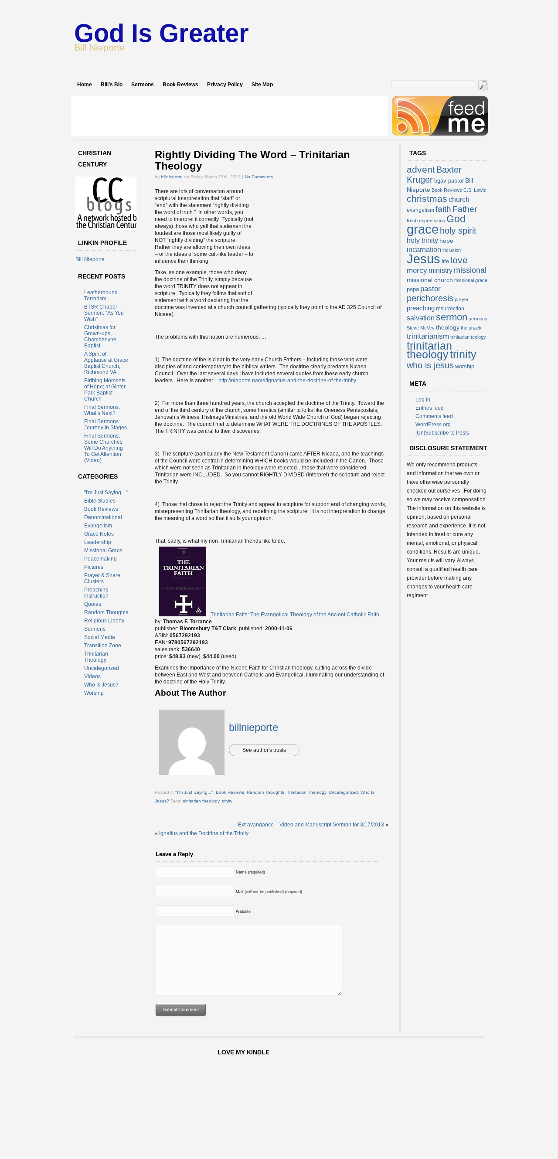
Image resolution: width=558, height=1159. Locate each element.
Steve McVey (421, 327)
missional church (430, 279)
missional (470, 270)
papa (413, 289)
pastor (430, 289)
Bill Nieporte (90, 259)
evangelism (420, 210)
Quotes (92, 604)
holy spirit (458, 230)
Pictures (93, 567)
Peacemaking (100, 559)
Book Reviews (180, 85)
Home (84, 85)
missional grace (470, 280)
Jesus (423, 259)
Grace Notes (99, 534)
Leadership (97, 542)
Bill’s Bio (111, 85)
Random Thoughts (106, 612)
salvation (421, 318)
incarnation (424, 249)
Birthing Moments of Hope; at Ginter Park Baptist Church (105, 389)
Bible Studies (100, 501)
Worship (94, 693)
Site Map (262, 85)
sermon (451, 317)
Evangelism (98, 526)
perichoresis (430, 298)
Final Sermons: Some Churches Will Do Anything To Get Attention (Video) (103, 448)
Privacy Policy (225, 85)
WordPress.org (433, 424)
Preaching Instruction (96, 593)
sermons (478, 318)
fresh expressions (426, 220)
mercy (417, 270)
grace (423, 229)
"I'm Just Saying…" (106, 492)
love (459, 260)
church (459, 199)
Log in (422, 400)
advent (421, 169)
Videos (92, 676)
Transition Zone (102, 645)
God (456, 218)
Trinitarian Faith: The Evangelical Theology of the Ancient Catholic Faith (295, 615)
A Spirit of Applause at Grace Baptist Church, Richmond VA (106, 363)
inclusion (451, 250)
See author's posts (264, 750)
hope (446, 240)
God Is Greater (161, 33)
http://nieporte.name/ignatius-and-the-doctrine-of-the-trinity (287, 380)
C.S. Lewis (474, 190)
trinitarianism (428, 336)
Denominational (103, 517)
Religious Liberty (104, 621)
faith (443, 209)
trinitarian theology (201, 801)
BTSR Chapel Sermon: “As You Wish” (104, 313)
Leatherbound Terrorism (101, 295)
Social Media (99, 637)
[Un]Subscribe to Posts (442, 433)
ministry (441, 270)
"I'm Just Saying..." (194, 792)
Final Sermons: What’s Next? (102, 410)
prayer (462, 299)
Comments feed (434, 416)
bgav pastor (449, 180)
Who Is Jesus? (101, 685)
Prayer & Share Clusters (102, 578)
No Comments (259, 176)
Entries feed (429, 408)
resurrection (450, 309)
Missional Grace (103, 550)
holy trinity (422, 240)
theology (447, 327)
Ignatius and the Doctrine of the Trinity (203, 833)
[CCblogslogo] (108, 228)
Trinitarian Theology (96, 657)
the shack (471, 327)
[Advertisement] (229, 116)
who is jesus (430, 365)
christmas (427, 199)
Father (465, 209)
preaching (421, 308)
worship (464, 366)
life (445, 261)
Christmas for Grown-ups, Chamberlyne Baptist (100, 336)
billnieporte (172, 176)
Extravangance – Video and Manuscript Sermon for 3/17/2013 (311, 825)
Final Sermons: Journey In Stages (105, 424)
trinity (227, 801)
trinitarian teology (468, 337)
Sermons (142, 85)
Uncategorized (101, 668)
